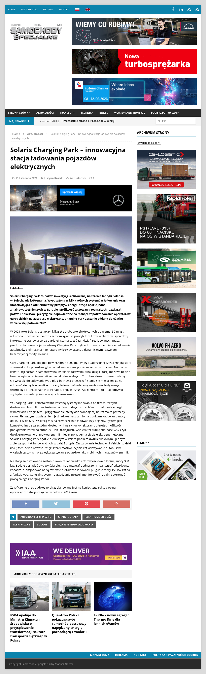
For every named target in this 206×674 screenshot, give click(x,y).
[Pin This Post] (86, 504)
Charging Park (68, 517)
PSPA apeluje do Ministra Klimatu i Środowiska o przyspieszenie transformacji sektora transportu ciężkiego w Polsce (28, 628)
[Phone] (189, 9)
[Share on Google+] (116, 504)
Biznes (103, 112)
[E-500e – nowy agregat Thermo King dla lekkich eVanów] (113, 609)
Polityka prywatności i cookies (175, 655)
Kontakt (64, 9)
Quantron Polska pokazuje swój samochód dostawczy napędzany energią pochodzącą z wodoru (69, 623)
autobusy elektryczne (36, 517)
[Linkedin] (181, 9)
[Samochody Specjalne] (36, 32)
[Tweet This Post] (56, 504)
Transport (67, 112)
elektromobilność (98, 517)
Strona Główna (19, 112)
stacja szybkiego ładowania (74, 524)
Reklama (48, 9)
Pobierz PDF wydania (165, 112)
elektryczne (21, 524)
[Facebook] (173, 9)
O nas (11, 9)
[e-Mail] (197, 9)
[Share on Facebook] (26, 504)
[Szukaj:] (176, 121)
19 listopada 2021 (26, 178)
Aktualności (45, 112)
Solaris (42, 524)
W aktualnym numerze (129, 112)
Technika (87, 112)
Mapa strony (99, 655)
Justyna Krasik (53, 178)
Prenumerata (29, 9)
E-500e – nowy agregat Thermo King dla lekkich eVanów (111, 619)
